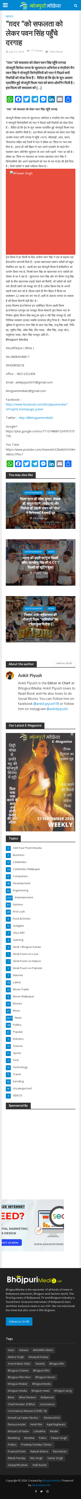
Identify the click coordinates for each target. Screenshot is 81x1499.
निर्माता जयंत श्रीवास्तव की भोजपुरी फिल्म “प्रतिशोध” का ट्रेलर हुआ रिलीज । (40, 619)
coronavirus (47, 1404)
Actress (23, 1350)
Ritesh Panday (16, 1458)
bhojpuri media (17, 1390)
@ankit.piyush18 (46, 703)
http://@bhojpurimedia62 (36, 418)
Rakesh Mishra (39, 1451)
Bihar (11, 1397)
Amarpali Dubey (38, 1357)
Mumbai (29, 1438)
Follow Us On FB (19, 1321)
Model (54, 1431)
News (9, 16)
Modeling (14, 1438)
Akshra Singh (16, 1357)
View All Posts (64, 663)
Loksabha (39, 1431)
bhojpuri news (40, 1390)
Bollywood (47, 1397)
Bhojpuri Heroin (45, 1377)
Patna (42, 1438)
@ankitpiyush (57, 709)
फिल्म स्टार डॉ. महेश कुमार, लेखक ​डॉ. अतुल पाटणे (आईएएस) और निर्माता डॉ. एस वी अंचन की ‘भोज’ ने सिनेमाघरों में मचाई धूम (40, 506)
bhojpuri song (62, 1390)
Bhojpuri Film (41, 1370)
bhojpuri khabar (18, 1384)
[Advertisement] (40, 1153)
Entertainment (33, 492)
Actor (11, 1350)
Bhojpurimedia (41, 1384)
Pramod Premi (17, 1451)
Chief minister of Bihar (21, 1404)
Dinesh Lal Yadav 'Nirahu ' (23, 1418)
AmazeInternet (41, 1485)
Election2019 (52, 1418)
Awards (40, 1363)
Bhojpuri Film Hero (19, 1377)
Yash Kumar (39, 1465)
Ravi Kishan (60, 1451)
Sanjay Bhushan (18, 1465)
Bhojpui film (56, 1363)
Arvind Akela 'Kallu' (19, 1363)
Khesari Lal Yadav (18, 1431)
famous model (17, 1424)
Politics (12, 1444)
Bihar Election (27, 1397)
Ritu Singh (36, 1458)
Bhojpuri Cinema (18, 1370)
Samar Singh (55, 1458)
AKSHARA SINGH (43, 1350)
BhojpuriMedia (51, 1480)
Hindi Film (36, 1424)
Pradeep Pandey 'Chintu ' (37, 1444)
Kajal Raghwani (56, 1424)
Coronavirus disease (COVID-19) (27, 1411)
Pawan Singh (59, 1438)
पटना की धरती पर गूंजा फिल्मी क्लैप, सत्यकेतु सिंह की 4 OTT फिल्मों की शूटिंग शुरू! (40, 562)
